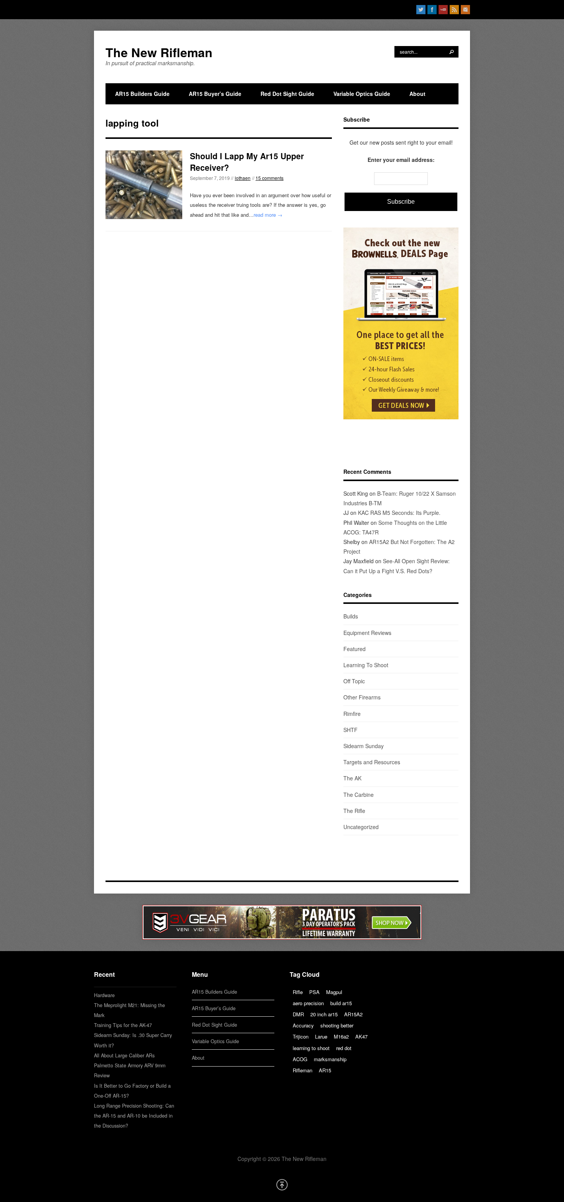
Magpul (334, 992)
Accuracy (303, 1025)
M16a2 (341, 1036)
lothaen (243, 178)
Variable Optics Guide (361, 93)
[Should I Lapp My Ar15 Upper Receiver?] (144, 184)
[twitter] (420, 9)
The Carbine (358, 794)
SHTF (350, 730)
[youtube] (443, 9)
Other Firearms (362, 697)
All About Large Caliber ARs (124, 1055)
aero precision (308, 1003)
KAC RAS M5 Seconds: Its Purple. (399, 512)
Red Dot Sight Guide (287, 93)
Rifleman (302, 1070)
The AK (352, 778)
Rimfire (352, 713)
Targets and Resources (371, 762)
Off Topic (354, 681)
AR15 (325, 1070)
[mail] (465, 9)
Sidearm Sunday (363, 746)
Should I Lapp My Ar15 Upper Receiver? (247, 161)
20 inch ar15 (324, 1014)
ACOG (300, 1059)
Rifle (298, 992)
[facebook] (432, 9)
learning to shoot (311, 1048)
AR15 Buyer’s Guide (215, 93)
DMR (298, 1014)
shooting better (336, 1025)
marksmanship (330, 1059)
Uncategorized (361, 827)
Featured (354, 649)
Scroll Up (282, 1184)
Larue (321, 1036)
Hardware (104, 995)
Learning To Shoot (365, 665)
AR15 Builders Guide (142, 93)
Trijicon (300, 1036)
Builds (350, 616)
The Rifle (354, 811)
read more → (268, 214)
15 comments (270, 178)
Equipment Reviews (367, 632)
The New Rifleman (159, 52)
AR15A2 (353, 1014)
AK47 (361, 1036)
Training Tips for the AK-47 (123, 1025)
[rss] (454, 9)
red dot (343, 1048)
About (417, 93)
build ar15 (341, 1003)
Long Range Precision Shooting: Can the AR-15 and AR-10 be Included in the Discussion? (134, 1115)
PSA (314, 992)
